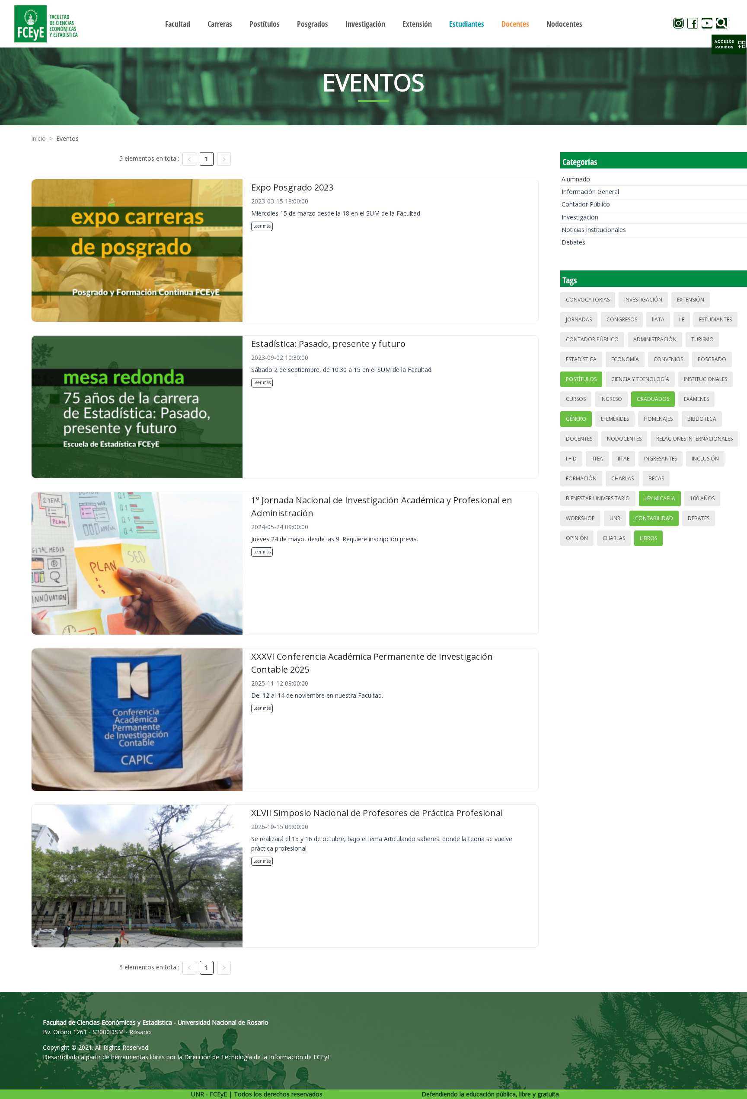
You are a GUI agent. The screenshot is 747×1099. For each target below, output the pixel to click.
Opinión (577, 538)
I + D (571, 458)
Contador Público (586, 204)
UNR (615, 518)
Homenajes (658, 418)
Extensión (690, 299)
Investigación (580, 217)
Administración (655, 339)
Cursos (576, 399)
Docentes (579, 438)
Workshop (580, 518)
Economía (625, 359)
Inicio (38, 138)
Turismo (702, 339)
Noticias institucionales (594, 230)
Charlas (622, 478)
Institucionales (705, 379)
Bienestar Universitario (598, 498)
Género (576, 418)
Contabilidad (654, 518)
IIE (681, 319)
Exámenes (696, 399)
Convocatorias (588, 299)
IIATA (658, 319)
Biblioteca (701, 418)
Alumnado (576, 179)
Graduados (653, 399)
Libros (648, 538)
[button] (729, 44)
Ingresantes (660, 458)
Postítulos (581, 379)
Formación (581, 478)
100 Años (702, 498)
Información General (590, 191)
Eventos (67, 138)
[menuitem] (177, 24)
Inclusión (705, 458)
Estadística (581, 359)
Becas (656, 478)
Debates (573, 242)
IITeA (597, 458)
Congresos (622, 319)
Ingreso (611, 399)
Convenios (668, 359)
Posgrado (712, 359)
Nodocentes (624, 438)
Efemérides (615, 418)
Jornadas (579, 319)
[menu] (373, 23)
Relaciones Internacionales (694, 438)
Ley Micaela (660, 498)
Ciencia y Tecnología (640, 379)
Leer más (262, 226)
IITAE (623, 458)
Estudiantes (715, 319)
